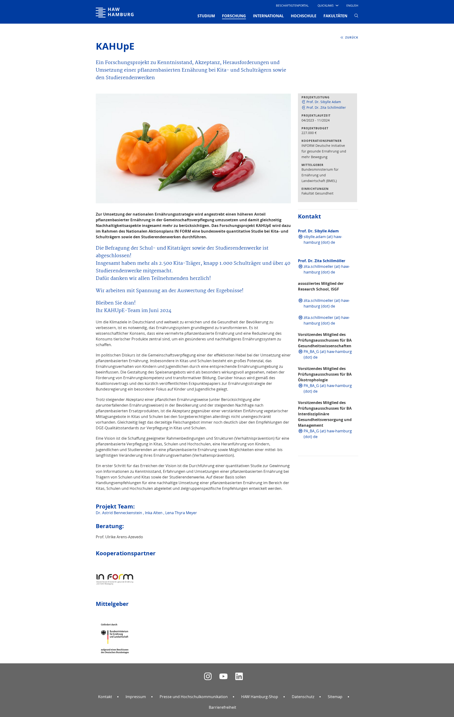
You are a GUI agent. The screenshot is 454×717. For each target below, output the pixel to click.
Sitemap (335, 696)
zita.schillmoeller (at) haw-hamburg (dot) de (327, 269)
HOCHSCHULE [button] (303, 15)
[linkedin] (239, 676)
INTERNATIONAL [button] (268, 15)
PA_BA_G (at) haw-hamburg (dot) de (328, 354)
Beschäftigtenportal (292, 5)
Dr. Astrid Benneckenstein (119, 512)
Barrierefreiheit (222, 707)
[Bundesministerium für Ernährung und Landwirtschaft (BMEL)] (115, 634)
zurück (351, 37)
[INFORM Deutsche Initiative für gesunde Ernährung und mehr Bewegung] (115, 575)
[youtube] (223, 676)
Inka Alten (154, 512)
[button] (328, 5)
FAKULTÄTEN (335, 15)
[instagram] (208, 676)
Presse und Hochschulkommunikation (194, 696)
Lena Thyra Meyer (181, 512)
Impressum (136, 696)
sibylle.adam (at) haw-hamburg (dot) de (323, 239)
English (352, 5)
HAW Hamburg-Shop (259, 696)
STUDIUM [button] (206, 15)
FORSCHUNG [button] (234, 15)
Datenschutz (303, 696)
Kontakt (105, 696)
